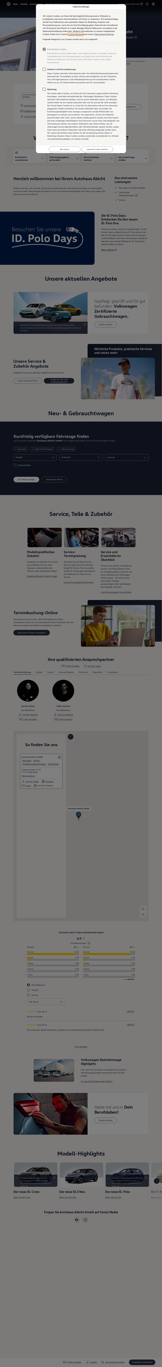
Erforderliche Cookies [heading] (57, 49)
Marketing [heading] (51, 89)
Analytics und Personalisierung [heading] (61, 69)
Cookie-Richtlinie (75, 34)
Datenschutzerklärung (104, 34)
